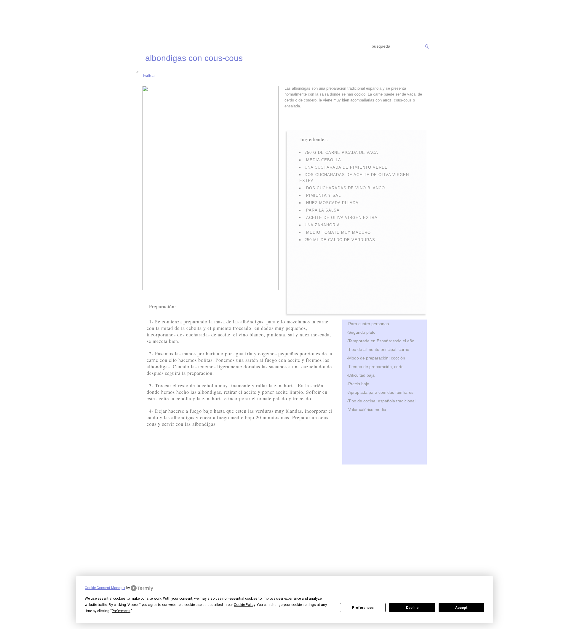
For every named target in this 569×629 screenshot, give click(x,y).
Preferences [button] (121, 611)
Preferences (363, 608)
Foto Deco (314, 46)
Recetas (289, 46)
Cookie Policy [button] (244, 605)
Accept (461, 608)
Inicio (146, 46)
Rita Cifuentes (284, 20)
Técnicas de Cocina (225, 46)
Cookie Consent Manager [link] (105, 588)
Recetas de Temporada (179, 46)
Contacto (339, 46)
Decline (412, 608)
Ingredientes (262, 46)
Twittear (149, 75)
